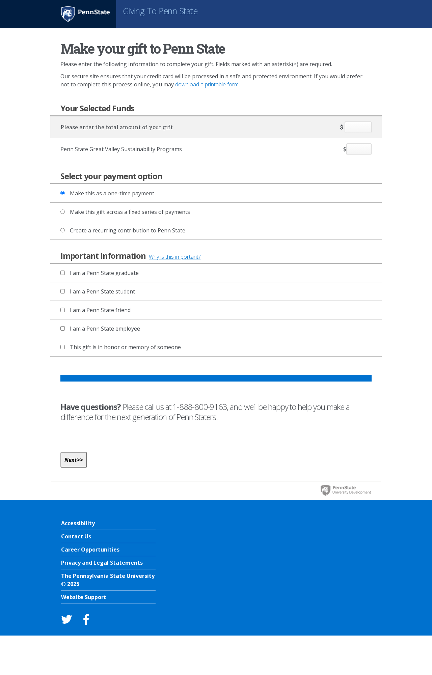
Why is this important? (174, 256)
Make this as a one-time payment (112, 193)
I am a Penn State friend (100, 310)
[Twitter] (66, 619)
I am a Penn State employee (105, 328)
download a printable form (207, 84)
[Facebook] (86, 619)
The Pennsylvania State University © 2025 (108, 580)
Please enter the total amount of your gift (116, 127)
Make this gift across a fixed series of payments (130, 212)
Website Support (83, 597)
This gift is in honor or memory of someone (125, 347)
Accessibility (78, 523)
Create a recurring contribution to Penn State (127, 230)
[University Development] (345, 491)
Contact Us (76, 536)
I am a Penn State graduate (104, 273)
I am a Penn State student (102, 291)
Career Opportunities (90, 549)
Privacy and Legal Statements (102, 562)
